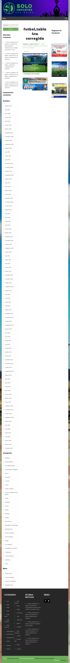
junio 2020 (7, 336)
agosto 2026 (8, 106)
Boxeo (7, 473)
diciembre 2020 (9, 313)
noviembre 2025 (9, 136)
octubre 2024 (8, 171)
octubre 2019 (8, 367)
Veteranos (7, 560)
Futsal (6, 498)
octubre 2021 (8, 282)
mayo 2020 (8, 340)
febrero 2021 (8, 309)
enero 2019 (8, 402)
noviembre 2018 (9, 409)
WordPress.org (9, 585)
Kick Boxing (8, 521)
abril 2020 (7, 344)
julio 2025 (7, 152)
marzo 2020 (8, 348)
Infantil (6, 509)
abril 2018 (7, 436)
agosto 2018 (8, 421)
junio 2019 (7, 382)
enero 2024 (8, 194)
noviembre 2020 (9, 317)
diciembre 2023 (9, 198)
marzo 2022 (8, 267)
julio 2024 (7, 182)
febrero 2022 (8, 271)
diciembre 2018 (9, 406)
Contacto (19, 649)
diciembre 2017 (9, 448)
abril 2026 (7, 121)
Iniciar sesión (8, 573)
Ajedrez (18, 623)
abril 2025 (7, 159)
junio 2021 (7, 298)
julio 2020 (7, 332)
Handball (7, 502)
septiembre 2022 (9, 248)
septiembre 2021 (9, 286)
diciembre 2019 (9, 359)
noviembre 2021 (9, 279)
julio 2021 (7, 294)
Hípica (7, 506)
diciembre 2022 (9, 236)
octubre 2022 (8, 244)
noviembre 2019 (9, 363)
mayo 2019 (8, 386)
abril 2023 (7, 225)
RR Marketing (63, 660)
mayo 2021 (8, 302)
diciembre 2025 (9, 132)
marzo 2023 (8, 229)
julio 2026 (7, 109)
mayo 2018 (8, 432)
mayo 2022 (8, 259)
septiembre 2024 (9, 175)
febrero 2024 (8, 190)
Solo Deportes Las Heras (13, 658)
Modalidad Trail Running (11, 525)
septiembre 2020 (9, 325)
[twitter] (48, 600)
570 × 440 (40, 44)
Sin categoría (8, 544)
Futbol (6, 485)
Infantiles (7, 513)
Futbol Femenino (9, 488)
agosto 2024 (8, 179)
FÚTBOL (7, 481)
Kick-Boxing (19, 613)
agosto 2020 (8, 329)
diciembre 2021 (9, 275)
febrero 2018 (8, 444)
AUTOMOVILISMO (10, 465)
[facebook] (45, 600)
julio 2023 (7, 213)
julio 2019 (7, 379)
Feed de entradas (9, 577)
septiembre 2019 (9, 371)
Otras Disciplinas (9, 533)
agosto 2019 (8, 375)
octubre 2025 (8, 140)
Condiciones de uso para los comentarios (44, 658)
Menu (4, 18)
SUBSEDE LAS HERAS (11, 548)
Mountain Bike (8, 529)
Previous (26, 51)
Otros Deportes (9, 536)
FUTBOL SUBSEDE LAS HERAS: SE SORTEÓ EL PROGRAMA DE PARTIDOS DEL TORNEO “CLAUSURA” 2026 (11, 46)
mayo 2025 (8, 156)
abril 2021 (7, 306)
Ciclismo (19, 635)
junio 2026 (7, 113)
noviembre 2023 (9, 202)
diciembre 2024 (9, 163)
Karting (7, 517)
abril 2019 (7, 390)
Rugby (7, 540)
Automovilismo (9, 631)
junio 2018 (7, 429)
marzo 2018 (8, 440)
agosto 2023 (8, 209)
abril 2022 (7, 263)
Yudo (6, 563)
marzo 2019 (8, 394)
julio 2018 (7, 425)
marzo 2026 (8, 125)
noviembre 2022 (9, 240)
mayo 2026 (8, 117)
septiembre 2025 (9, 144)
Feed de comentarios (10, 581)
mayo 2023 (8, 221)
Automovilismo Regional (11, 469)
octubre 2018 (8, 413)
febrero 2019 (8, 398)
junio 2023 (7, 217)
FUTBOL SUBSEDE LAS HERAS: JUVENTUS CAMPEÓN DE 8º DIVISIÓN (32, 623)
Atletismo (7, 458)
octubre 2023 (8, 206)
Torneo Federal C (9, 556)
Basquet (8, 649)
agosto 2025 (8, 148)
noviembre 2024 (9, 167)
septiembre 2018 (9, 417)
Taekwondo (8, 552)
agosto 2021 (8, 290)
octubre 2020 (8, 321)
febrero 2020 (8, 352)
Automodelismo (9, 461)
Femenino (7, 477)
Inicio (7, 601)
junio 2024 (7, 186)
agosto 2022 (8, 252)
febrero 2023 (8, 232)
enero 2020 (8, 356)
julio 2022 (7, 256)
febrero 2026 (8, 129)
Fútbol (7, 604)
